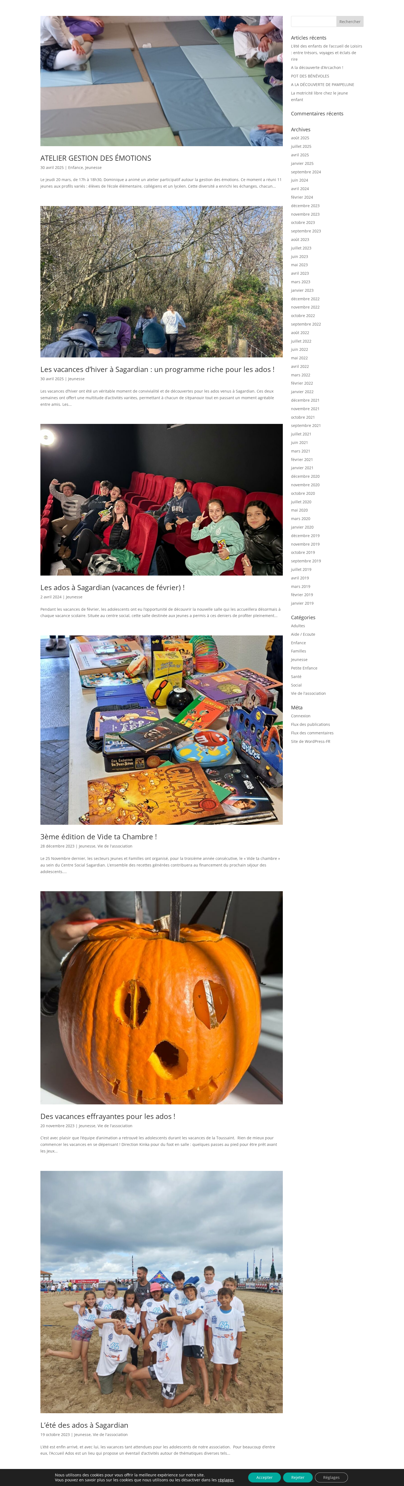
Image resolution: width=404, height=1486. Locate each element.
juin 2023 (299, 256)
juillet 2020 (301, 501)
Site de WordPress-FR (310, 741)
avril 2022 (300, 366)
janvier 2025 (302, 163)
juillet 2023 (301, 248)
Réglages (331, 1477)
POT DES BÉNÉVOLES (310, 76)
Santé (296, 676)
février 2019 (302, 594)
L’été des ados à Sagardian (84, 1425)
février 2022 (302, 383)
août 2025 (300, 137)
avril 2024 (300, 188)
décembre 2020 (305, 476)
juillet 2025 (301, 146)
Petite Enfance (304, 668)
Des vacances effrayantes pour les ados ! (107, 1116)
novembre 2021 (305, 408)
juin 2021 (299, 442)
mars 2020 (300, 518)
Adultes (298, 625)
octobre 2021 (303, 417)
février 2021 (302, 459)
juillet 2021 (301, 434)
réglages (226, 1479)
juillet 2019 (301, 569)
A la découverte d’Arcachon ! (317, 67)
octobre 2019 (303, 552)
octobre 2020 (303, 493)
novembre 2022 (305, 307)
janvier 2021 (302, 467)
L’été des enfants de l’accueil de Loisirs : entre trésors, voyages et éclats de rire (326, 52)
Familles (298, 651)
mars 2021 (300, 451)
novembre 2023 (305, 214)
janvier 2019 (302, 603)
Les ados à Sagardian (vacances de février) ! (112, 587)
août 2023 (300, 239)
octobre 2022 (303, 315)
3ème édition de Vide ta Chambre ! (98, 836)
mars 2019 (300, 586)
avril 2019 (300, 577)
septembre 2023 (306, 231)
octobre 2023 (303, 222)
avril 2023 (300, 273)
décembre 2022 (305, 298)
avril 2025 (300, 154)
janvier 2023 (302, 290)
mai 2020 (299, 510)
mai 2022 (299, 357)
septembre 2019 (306, 560)
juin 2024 (299, 180)
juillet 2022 (301, 341)
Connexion (301, 715)
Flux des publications (310, 724)
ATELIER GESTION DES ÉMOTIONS (95, 158)
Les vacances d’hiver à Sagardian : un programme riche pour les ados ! (157, 369)
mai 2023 (299, 264)
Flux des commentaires (312, 732)
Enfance (75, 167)
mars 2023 (300, 281)
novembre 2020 (305, 484)
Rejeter (298, 1477)
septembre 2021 (306, 425)
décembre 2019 (305, 535)
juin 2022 (299, 349)
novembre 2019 (305, 544)
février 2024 (302, 197)
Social (296, 685)
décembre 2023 (305, 205)
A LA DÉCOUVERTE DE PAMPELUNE (322, 84)
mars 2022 (300, 374)
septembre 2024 (306, 171)
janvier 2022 (302, 391)
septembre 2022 (306, 324)
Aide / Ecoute (303, 634)
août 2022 (300, 332)
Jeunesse (93, 167)
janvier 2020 (302, 527)
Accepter (264, 1477)
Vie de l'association (115, 846)
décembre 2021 (305, 400)
